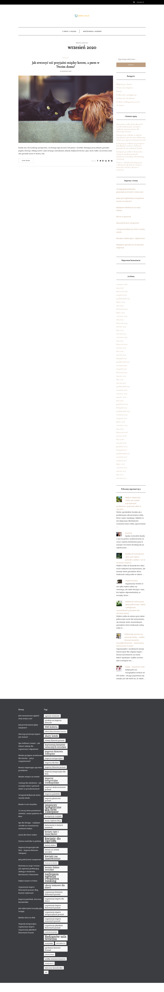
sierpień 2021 (121, 369)
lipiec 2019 (120, 421)
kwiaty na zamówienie (52, 857)
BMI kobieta (51, 726)
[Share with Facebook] (97, 161)
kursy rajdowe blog (53, 821)
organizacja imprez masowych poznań (53, 920)
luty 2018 (120, 439)
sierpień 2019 (121, 418)
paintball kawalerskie (51, 932)
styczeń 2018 (121, 443)
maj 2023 (119, 319)
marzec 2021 (121, 376)
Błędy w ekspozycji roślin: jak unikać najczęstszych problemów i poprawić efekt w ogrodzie (128, 503)
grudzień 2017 (122, 446)
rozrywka (49, 943)
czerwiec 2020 (121, 393)
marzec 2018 (121, 436)
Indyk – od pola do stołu (135, 667)
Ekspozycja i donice (124, 84)
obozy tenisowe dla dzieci (55, 886)
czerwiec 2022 (121, 337)
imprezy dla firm (52, 763)
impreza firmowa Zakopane (54, 752)
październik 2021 (123, 362)
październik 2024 (123, 298)
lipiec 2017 (120, 464)
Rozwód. (128, 533)
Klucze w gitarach (123, 216)
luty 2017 (120, 474)
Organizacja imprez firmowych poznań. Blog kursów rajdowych (28, 890)
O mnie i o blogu (69, 31)
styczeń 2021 (121, 383)
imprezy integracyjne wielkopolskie (52, 780)
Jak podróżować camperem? (127, 223)
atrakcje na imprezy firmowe (53, 721)
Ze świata (65, 58)
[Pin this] (108, 161)
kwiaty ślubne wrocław (52, 868)
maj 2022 (119, 341)
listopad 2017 (121, 450)
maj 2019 (120, 429)
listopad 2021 (121, 358)
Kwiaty (119, 91)
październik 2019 (123, 411)
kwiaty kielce (50, 845)
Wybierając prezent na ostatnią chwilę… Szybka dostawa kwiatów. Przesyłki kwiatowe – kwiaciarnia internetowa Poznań (130, 640)
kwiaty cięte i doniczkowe (52, 832)
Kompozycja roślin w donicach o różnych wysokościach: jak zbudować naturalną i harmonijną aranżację (130, 155)
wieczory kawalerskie (54, 968)
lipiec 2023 (120, 312)
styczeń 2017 (121, 478)
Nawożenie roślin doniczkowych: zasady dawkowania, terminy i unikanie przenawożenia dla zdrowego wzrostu (129, 128)
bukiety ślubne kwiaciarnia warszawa (55, 731)
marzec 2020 (121, 397)
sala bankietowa (60, 943)
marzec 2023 (121, 326)
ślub (46, 972)
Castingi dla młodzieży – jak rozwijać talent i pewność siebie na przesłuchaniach (29, 786)
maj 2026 (120, 288)
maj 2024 (119, 305)
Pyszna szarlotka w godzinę (29, 841)
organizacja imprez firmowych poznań (53, 906)
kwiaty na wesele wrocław (52, 851)
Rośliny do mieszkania (125, 98)
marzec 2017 (121, 471)
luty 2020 (120, 400)
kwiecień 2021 (121, 372)
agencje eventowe (52, 716)
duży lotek (51, 736)
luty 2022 (119, 351)
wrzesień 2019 (121, 414)
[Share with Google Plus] (103, 161)
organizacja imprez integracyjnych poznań (54, 913)
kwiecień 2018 (122, 432)
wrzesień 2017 (121, 457)
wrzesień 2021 (121, 365)
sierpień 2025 (121, 295)
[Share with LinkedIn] (106, 161)
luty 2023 (119, 330)
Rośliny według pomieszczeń (128, 102)
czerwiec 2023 (121, 316)
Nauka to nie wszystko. (27, 804)
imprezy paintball (52, 794)
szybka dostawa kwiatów (55, 959)
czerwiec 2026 (121, 284)
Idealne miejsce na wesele (28, 776)
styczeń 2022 (121, 355)
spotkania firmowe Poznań (52, 949)
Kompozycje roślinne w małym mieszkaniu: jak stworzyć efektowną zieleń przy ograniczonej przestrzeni (131, 137)
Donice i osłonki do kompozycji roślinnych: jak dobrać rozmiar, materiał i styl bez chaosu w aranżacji (129, 166)
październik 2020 (123, 386)
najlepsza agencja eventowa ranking (52, 877)
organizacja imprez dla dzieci (54, 900)
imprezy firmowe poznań (55, 767)
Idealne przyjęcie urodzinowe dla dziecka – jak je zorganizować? (30, 758)
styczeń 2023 (121, 333)
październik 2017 (123, 453)
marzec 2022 (121, 348)
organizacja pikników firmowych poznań (54, 926)
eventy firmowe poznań (54, 740)
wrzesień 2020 (121, 390)
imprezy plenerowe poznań (53, 799)
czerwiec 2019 (121, 425)
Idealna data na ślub (26, 917)
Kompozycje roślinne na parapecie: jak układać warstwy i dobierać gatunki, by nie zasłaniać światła (130, 145)
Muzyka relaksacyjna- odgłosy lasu (130, 238)
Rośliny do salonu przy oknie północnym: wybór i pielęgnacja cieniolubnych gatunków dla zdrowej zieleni (130, 607)
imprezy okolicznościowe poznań (55, 788)
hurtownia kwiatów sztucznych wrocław (55, 745)
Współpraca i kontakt (92, 31)
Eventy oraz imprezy (124, 87)
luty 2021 (119, 379)
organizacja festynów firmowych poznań (54, 893)
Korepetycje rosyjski (53, 816)
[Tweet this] (100, 161)
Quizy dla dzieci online (27, 835)
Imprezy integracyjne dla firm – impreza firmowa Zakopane (28, 850)
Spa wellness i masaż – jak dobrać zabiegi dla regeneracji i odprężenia (29, 746)
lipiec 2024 (120, 302)
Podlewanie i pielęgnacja (126, 95)
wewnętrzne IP (49, 963)
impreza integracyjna (54, 758)
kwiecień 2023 (121, 323)
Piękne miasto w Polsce (27, 881)
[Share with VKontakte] (111, 161)
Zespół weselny (131, 580)
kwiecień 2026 (122, 291)
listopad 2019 (121, 407)
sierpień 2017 (121, 460)
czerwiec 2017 (121, 467)
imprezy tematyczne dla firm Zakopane (53, 808)
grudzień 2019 (122, 404)
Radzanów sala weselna (55, 937)
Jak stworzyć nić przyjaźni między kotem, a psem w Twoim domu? (65, 65)
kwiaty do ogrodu (53, 839)
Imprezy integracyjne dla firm (55, 772)
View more (26, 160)
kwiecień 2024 (121, 309)
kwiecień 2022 (121, 344)
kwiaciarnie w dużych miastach (54, 826)
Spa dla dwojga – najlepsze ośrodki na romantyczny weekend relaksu (29, 826)
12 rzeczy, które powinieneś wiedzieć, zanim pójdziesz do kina (30, 813)
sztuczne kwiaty (49, 954)
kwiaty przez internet (51, 863)
